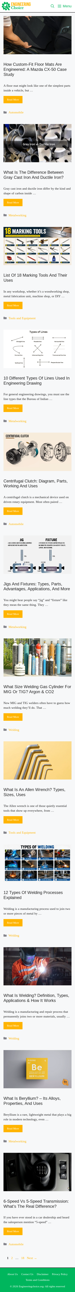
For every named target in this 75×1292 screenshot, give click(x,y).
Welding (14, 730)
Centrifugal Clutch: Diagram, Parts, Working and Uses (35, 483)
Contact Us (27, 1274)
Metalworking (17, 215)
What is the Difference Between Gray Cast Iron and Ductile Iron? (33, 175)
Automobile (16, 112)
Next (32, 1258)
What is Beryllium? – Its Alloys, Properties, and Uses (32, 1101)
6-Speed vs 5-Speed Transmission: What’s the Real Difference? (36, 1204)
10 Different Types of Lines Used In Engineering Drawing (36, 380)
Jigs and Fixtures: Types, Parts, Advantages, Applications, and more (36, 586)
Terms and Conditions (38, 1280)
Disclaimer (42, 1274)
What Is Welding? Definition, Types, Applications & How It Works (36, 998)
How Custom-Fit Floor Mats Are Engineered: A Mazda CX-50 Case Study (35, 69)
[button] (52, 6)
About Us (12, 1274)
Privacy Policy (60, 1274)
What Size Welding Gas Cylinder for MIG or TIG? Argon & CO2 (37, 689)
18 (23, 1258)
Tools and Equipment (22, 318)
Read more (13, 99)
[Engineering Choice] (16, 6)
